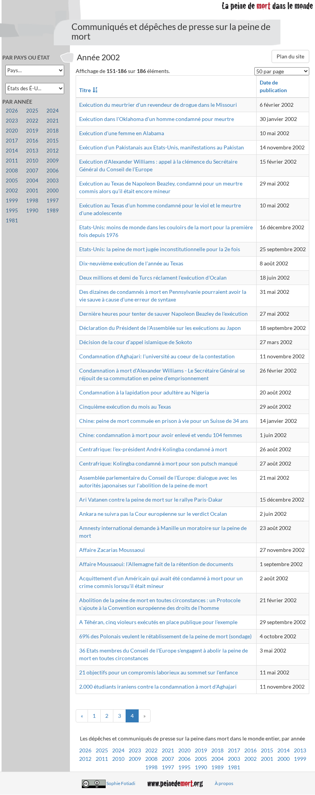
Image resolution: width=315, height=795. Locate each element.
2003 (234, 758)
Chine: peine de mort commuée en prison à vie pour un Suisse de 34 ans (163, 420)
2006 (184, 758)
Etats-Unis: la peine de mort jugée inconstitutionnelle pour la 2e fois (159, 249)
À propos (224, 783)
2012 (85, 758)
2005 (201, 758)
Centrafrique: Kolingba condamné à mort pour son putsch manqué (158, 463)
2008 (151, 758)
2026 (85, 750)
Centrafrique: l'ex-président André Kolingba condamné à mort (153, 449)
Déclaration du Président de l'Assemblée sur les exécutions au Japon (160, 328)
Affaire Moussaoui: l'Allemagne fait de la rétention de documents (156, 564)
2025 (102, 750)
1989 (217, 767)
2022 (151, 750)
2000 (283, 758)
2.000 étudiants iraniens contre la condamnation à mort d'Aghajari (158, 686)
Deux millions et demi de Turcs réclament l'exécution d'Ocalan (153, 277)
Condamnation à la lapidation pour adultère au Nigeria (144, 392)
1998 (151, 767)
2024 (118, 750)
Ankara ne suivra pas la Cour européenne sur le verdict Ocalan (153, 513)
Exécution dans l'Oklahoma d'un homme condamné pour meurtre (156, 119)
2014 (283, 750)
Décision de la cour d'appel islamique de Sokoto (135, 342)
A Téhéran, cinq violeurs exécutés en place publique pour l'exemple (158, 622)
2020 (184, 750)
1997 (168, 767)
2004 (217, 758)
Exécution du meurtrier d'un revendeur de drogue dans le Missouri (158, 104)
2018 (217, 750)
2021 (168, 750)
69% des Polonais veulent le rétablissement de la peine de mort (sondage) (165, 636)
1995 (184, 767)
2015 (267, 750)
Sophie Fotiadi (120, 783)
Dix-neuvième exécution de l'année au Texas (131, 263)
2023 (135, 750)
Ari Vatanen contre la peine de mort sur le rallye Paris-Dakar (151, 499)
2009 (135, 758)
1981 (234, 767)
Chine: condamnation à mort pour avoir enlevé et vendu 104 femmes (160, 435)
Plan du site (290, 56)
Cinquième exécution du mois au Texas (125, 406)
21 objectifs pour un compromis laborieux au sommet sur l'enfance (158, 672)
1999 (300, 758)
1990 (201, 767)
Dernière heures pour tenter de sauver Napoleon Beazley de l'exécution (163, 313)
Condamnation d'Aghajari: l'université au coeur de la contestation (157, 356)
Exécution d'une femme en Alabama (121, 133)
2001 (267, 758)
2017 (234, 750)
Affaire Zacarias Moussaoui (112, 550)
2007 (168, 758)
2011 (102, 758)
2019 (201, 750)
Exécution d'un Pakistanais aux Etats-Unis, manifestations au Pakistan (161, 147)
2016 (250, 750)
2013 (300, 750)
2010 (118, 758)
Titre (85, 90)
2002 (250, 758)
